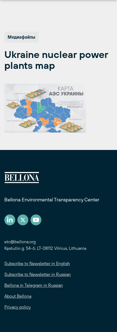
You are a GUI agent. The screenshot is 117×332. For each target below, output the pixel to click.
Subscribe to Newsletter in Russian (37, 274)
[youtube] (35, 219)
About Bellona (17, 296)
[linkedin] (9, 219)
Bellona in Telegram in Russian (33, 285)
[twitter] (22, 219)
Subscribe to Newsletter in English (37, 263)
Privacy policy (17, 307)
